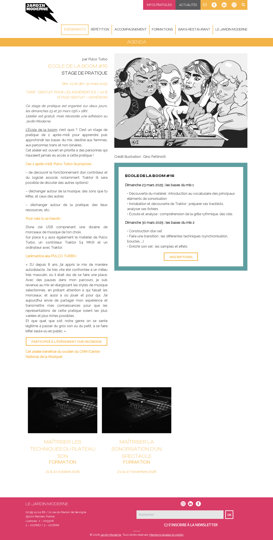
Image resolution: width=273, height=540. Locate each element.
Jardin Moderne (110, 534)
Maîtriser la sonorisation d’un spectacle (137, 449)
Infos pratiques (159, 5)
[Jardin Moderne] (42, 13)
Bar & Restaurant (194, 29)
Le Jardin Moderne (231, 29)
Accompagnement (131, 29)
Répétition (100, 29)
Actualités (188, 5)
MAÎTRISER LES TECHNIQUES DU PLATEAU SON (62, 449)
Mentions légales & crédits (166, 534)
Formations (162, 29)
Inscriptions (181, 257)
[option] (180, 100)
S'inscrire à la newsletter (193, 525)
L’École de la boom (41, 130)
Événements (75, 29)
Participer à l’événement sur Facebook (66, 341)
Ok (229, 515)
